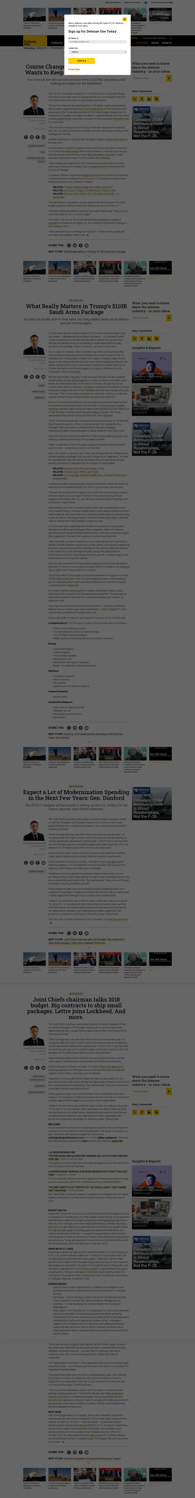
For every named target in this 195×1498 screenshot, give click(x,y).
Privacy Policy (74, 69)
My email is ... (74, 38)
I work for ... (74, 48)
